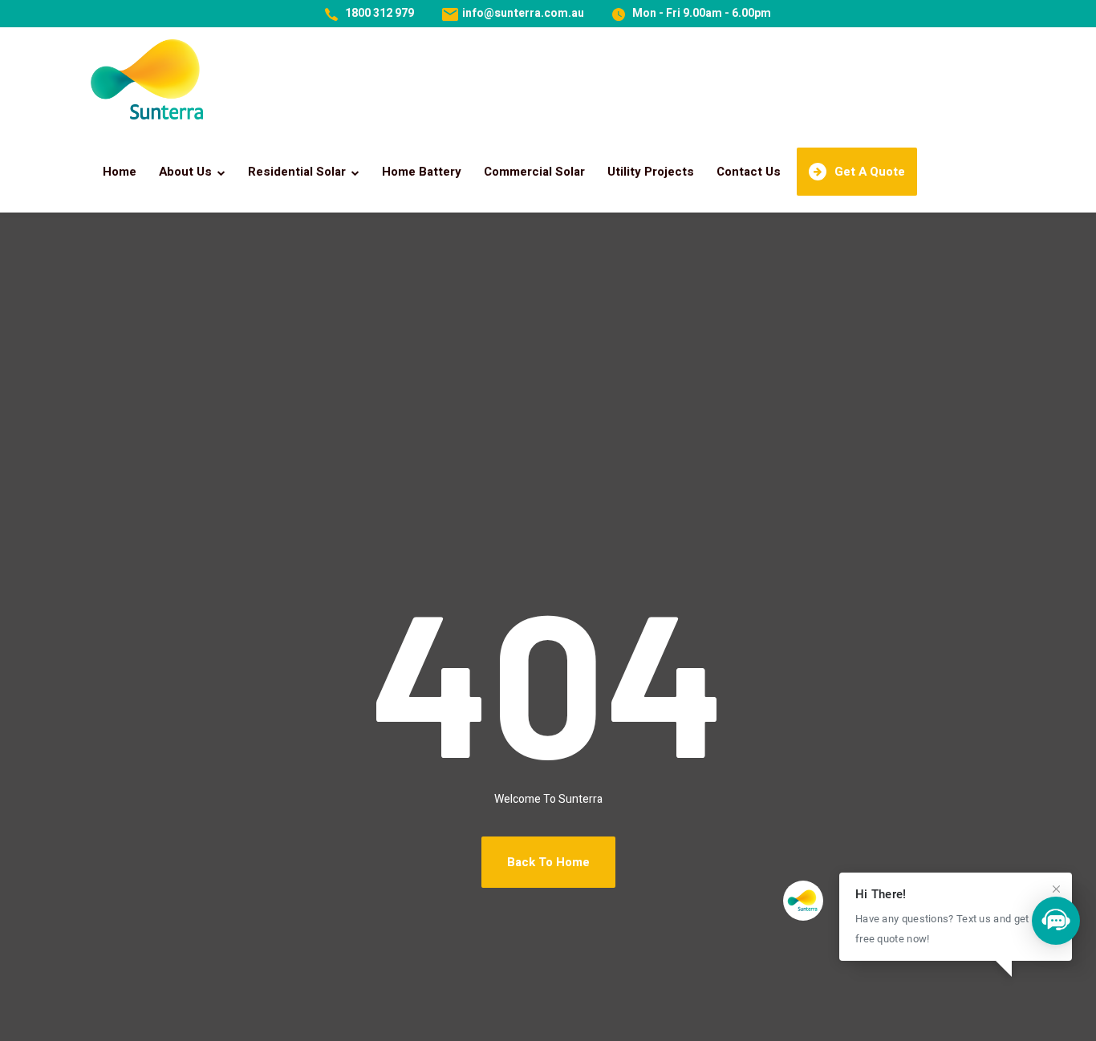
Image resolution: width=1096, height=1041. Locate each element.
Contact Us (748, 171)
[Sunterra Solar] (147, 79)
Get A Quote (869, 171)
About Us (185, 171)
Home (119, 171)
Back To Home (548, 862)
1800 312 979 (379, 13)
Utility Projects (650, 171)
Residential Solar (297, 171)
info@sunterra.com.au (523, 13)
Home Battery (421, 171)
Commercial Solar (534, 171)
